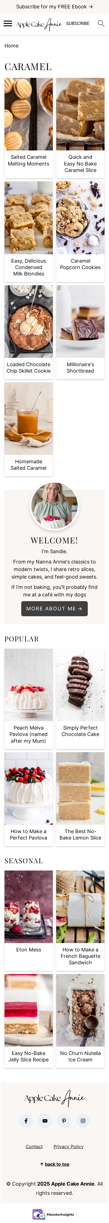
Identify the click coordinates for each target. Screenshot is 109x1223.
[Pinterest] (64, 1121)
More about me (51, 609)
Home (11, 46)
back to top (57, 1164)
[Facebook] (26, 1121)
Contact (34, 1146)
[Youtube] (45, 1121)
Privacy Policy (69, 1146)
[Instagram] (83, 1121)
